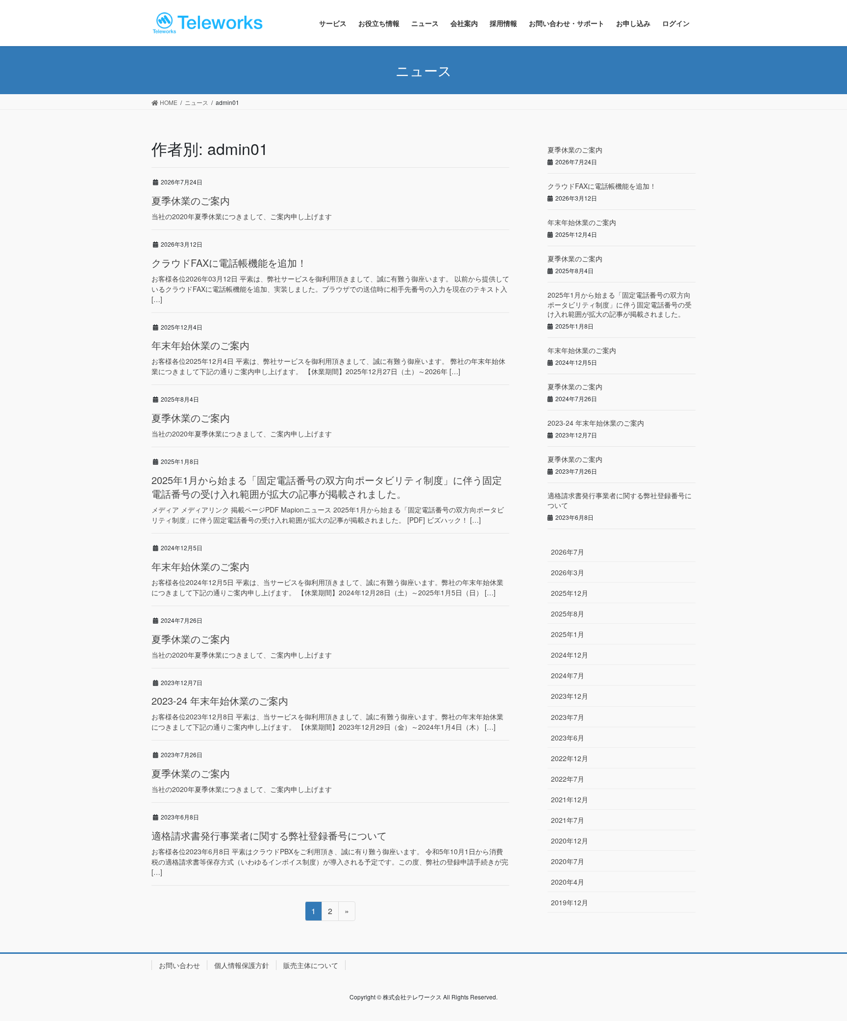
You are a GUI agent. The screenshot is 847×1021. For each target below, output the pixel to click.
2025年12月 (569, 593)
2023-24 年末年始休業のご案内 (219, 700)
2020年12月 (569, 840)
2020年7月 (567, 861)
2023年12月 (569, 696)
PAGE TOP (818, 981)
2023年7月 (567, 717)
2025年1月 (567, 634)
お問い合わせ (179, 965)
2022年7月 (567, 779)
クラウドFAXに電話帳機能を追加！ (229, 262)
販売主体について (310, 965)
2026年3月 (567, 572)
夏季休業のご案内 (190, 200)
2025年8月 (567, 613)
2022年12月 (569, 758)
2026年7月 (567, 552)
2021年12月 (569, 799)
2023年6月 (567, 737)
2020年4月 (567, 882)
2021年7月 (567, 820)
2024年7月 (567, 675)
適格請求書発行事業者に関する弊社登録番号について (269, 835)
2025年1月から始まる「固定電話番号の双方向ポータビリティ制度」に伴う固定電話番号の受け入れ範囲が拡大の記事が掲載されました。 (326, 487)
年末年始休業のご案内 (200, 345)
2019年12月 (569, 902)
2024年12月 (569, 655)
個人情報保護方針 (241, 965)
